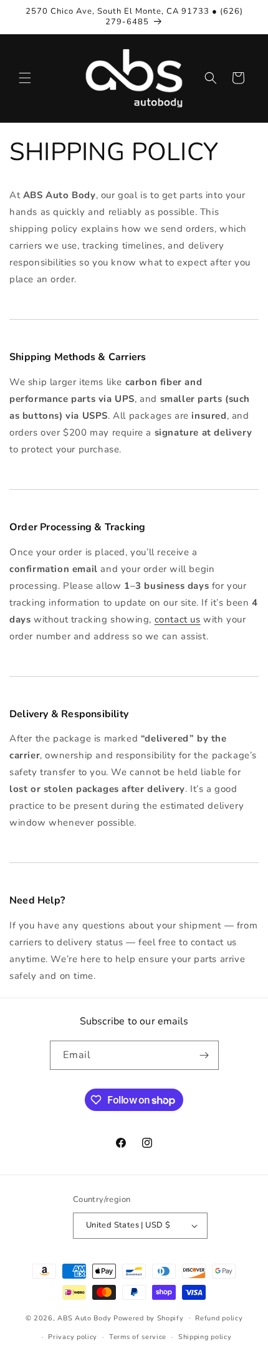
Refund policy (218, 1318)
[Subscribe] (204, 1055)
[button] (25, 78)
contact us (178, 619)
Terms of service (137, 1337)
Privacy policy (72, 1337)
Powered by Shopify (148, 1317)
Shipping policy (205, 1337)
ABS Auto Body (84, 1317)
